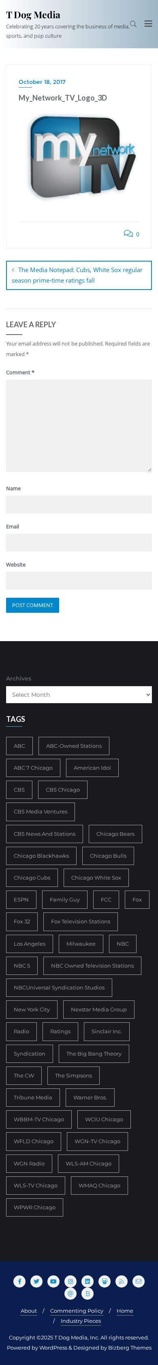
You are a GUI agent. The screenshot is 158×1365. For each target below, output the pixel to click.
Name (13, 488)
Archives (18, 678)
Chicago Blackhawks (41, 855)
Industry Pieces (81, 1321)
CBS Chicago (63, 789)
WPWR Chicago (35, 1207)
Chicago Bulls (108, 855)
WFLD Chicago (33, 1141)
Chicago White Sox (96, 877)
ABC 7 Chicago (33, 767)
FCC (106, 899)
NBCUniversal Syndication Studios (59, 987)
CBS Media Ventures (40, 811)
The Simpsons (73, 1075)
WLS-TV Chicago (36, 1185)
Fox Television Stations (80, 921)
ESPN (21, 899)
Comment (20, 372)
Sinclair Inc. (107, 1031)
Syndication (29, 1053)
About (29, 1310)
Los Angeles (29, 943)
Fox (137, 899)
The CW (24, 1075)
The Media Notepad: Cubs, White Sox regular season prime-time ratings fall (77, 275)
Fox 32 (22, 921)
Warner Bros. (90, 1097)
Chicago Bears (115, 834)
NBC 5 (22, 965)
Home (125, 1310)
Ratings (60, 1031)
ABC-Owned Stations (74, 746)
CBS (19, 789)
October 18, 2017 (42, 82)
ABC (19, 746)
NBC (123, 943)
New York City (32, 1009)
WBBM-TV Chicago (39, 1119)
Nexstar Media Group (99, 1009)
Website (16, 564)
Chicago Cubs (32, 877)
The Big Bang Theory (94, 1053)
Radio (21, 1031)
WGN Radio (29, 1163)
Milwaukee (81, 943)
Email (12, 526)
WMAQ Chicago (99, 1185)
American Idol (92, 767)
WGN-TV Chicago (97, 1141)
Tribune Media (33, 1097)
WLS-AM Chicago (88, 1163)
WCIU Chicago (104, 1119)
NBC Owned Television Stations (92, 965)
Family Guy (65, 899)
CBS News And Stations (44, 834)
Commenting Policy (76, 1310)
